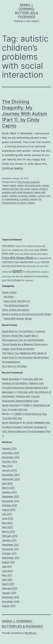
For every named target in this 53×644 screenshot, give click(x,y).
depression (8, 392)
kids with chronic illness (12, 266)
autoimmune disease (34, 246)
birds (10, 250)
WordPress (30, 633)
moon (42, 266)
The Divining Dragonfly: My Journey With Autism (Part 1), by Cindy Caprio (24, 113)
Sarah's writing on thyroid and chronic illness (26, 314)
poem (17, 271)
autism (13, 185)
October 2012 (9, 505)
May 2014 (7, 466)
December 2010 (10, 597)
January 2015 (9, 448)
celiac (21, 250)
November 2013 (10, 474)
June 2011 (7, 571)
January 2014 (9, 470)
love (24, 266)
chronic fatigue (33, 250)
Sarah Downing (10, 379)
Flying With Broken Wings (17, 257)
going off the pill (45, 258)
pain (10, 272)
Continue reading (12, 168)
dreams (26, 254)
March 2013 (8, 487)
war (23, 280)
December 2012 (10, 496)
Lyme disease (31, 266)
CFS (26, 250)
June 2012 (7, 518)
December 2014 (10, 453)
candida (15, 250)
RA (24, 272)
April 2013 (7, 483)
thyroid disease (14, 280)
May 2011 (7, 575)
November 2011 (10, 549)
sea (13, 276)
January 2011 (9, 592)
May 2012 (7, 522)
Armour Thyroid (21, 246)
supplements (29, 276)
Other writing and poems (15, 309)
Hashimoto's (8, 262)
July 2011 (7, 566)
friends (36, 258)
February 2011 (9, 588)
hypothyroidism (27, 262)
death (11, 253)
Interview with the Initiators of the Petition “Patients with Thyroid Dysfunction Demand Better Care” (25, 383)
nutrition (5, 272)
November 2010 (10, 601)
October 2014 (9, 461)
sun (21, 276)
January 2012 (9, 540)
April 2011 (7, 579)
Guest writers (9, 292)
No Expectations (11, 361)
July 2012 (7, 514)
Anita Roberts (8, 246)
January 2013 (9, 492)
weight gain (29, 280)
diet (21, 254)
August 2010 (8, 605)
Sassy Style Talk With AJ (17, 301)
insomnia (37, 262)
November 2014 (10, 457)
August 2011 (8, 562)
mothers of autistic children (23, 196)
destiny (17, 254)
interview (45, 262)
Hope (16, 262)
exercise (33, 254)
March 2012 (8, 531)
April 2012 (7, 527)
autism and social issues (29, 185)
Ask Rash (9, 296)
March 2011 (8, 584)
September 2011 (10, 557)
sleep (17, 276)
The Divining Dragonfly (28, 182)
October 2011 (9, 553)
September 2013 (11, 479)
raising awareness (33, 271)
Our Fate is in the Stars (14, 366)
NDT (46, 266)
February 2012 (9, 536)
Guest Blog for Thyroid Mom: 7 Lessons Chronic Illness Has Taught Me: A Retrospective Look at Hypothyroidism (23, 335)
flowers (45, 254)
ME (38, 266)
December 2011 (10, 544)
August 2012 (8, 509)
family (39, 254)
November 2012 (10, 501)
